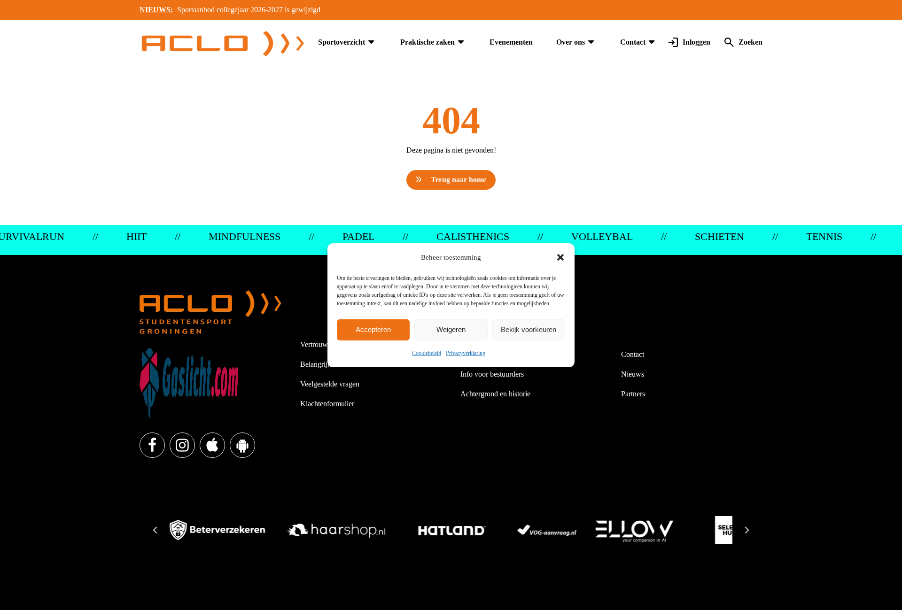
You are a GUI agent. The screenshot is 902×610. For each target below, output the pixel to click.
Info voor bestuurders (492, 374)
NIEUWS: (156, 10)
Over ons (570, 42)
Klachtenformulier (327, 404)
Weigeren (451, 329)
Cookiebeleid (426, 353)
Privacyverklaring (465, 353)
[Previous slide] (155, 530)
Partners (633, 394)
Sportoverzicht (341, 42)
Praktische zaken (427, 42)
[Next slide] (746, 530)
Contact (632, 42)
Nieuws (632, 374)
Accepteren (373, 329)
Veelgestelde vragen (329, 384)
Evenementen (511, 42)
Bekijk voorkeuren (528, 329)
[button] (560, 257)
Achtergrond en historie (495, 394)
